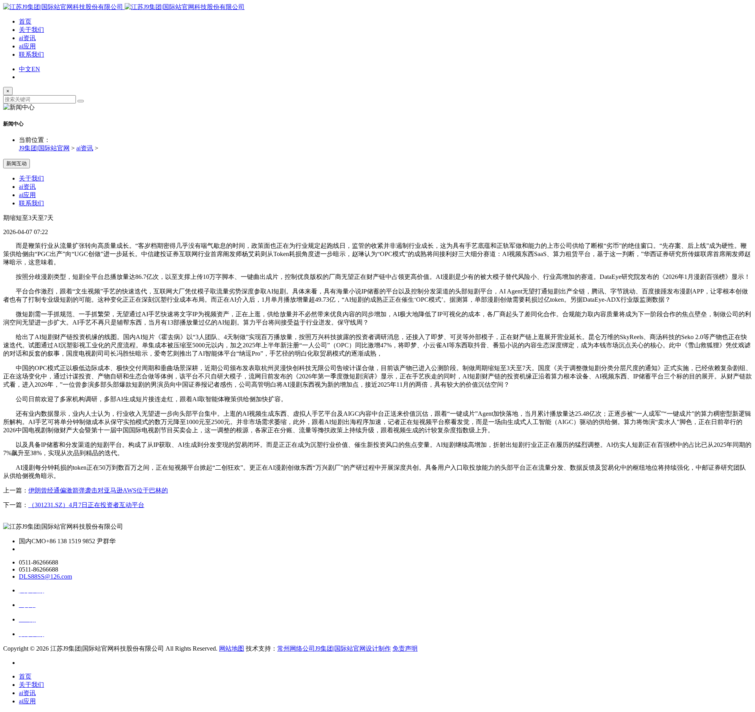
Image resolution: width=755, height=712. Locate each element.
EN (35, 69)
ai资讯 (27, 38)
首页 (25, 21)
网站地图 (231, 648)
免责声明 (405, 648)
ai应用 (27, 46)
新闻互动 (16, 163)
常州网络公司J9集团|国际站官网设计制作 (334, 648)
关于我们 (31, 29)
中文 (25, 69)
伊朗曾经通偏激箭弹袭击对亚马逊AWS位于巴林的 (98, 490)
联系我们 (31, 54)
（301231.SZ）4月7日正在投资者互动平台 (86, 505)
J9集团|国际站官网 (44, 148)
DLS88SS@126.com (45, 576)
